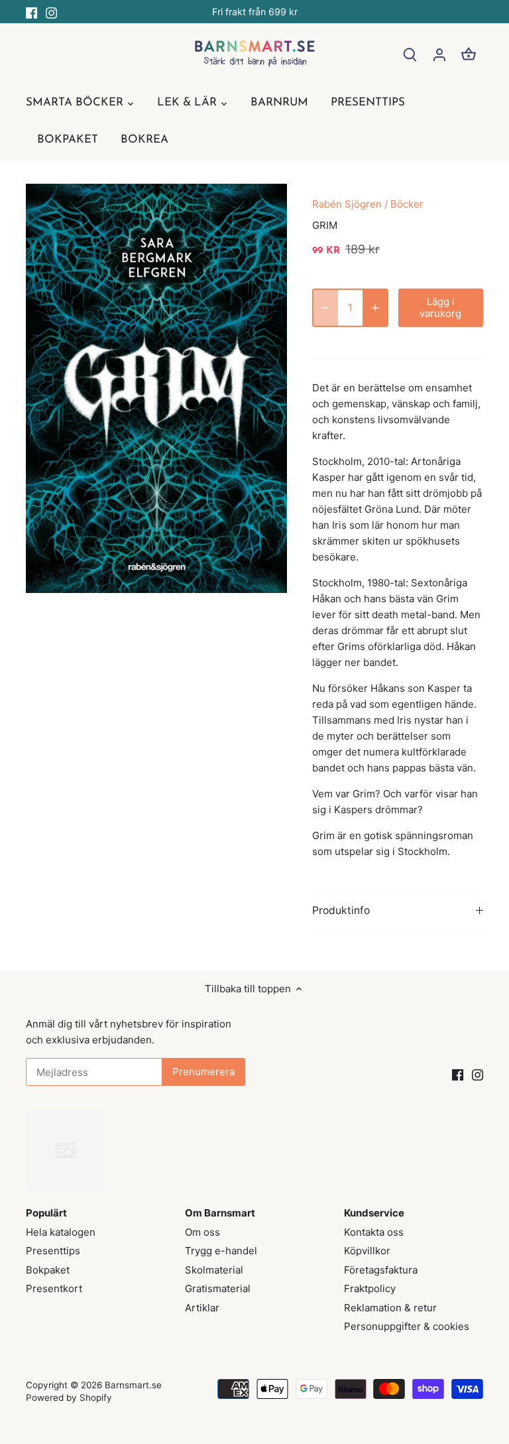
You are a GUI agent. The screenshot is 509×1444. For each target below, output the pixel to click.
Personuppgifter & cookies (406, 1326)
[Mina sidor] (439, 54)
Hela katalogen (60, 1232)
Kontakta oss (374, 1232)
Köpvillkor (367, 1250)
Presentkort (54, 1288)
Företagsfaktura (381, 1270)
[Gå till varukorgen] (469, 54)
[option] (156, 388)
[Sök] (410, 54)
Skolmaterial (214, 1270)
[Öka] (375, 307)
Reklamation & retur (390, 1307)
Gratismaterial (218, 1288)
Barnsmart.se (133, 1385)
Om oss (202, 1232)
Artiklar (202, 1307)
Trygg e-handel (221, 1250)
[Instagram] (51, 12)
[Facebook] (31, 12)
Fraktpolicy (370, 1288)
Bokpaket (48, 1270)
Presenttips (53, 1250)
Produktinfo (341, 910)
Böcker (407, 204)
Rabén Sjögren (347, 204)
